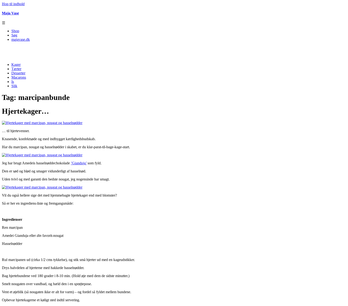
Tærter (16, 69)
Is (12, 82)
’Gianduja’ (79, 163)
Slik (14, 86)
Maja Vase (10, 13)
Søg (14, 35)
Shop (15, 31)
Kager (16, 65)
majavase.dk (20, 39)
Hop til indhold (13, 4)
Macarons (18, 77)
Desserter (18, 73)
